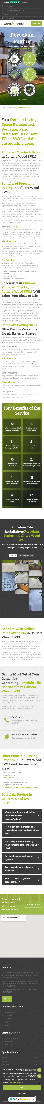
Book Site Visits (10, 1012)
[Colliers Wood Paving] (12, 23)
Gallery (7, 1022)
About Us (8, 1019)
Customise (22, 1093)
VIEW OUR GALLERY (33, 904)
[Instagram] (8, 18)
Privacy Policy (9, 1042)
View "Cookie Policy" (16, 1082)
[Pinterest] (13, 18)
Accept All (22, 1088)
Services (7, 1025)
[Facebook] (2, 18)
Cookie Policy (9, 1045)
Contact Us (8, 1015)
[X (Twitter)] (5, 18)
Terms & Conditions (11, 1038)
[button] (22, 815)
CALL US (7, 999)
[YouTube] (10, 18)
